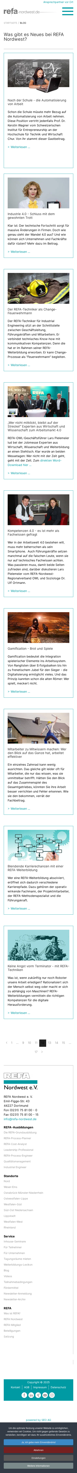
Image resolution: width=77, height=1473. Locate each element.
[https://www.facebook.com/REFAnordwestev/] (24, 1395)
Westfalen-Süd (13, 1204)
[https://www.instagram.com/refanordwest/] (52, 1395)
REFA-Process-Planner (17, 1138)
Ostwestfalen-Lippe (16, 1198)
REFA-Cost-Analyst (15, 1144)
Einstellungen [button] (39, 1457)
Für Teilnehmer (13, 1247)
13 (49, 1043)
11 (36, 1043)
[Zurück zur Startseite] (33, 11)
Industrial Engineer (15, 1167)
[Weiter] (41, 1052)
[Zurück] (6, 1043)
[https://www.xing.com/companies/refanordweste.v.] (38, 1395)
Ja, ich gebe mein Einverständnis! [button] (38, 1442)
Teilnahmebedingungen (18, 1282)
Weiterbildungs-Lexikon (18, 1264)
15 (63, 1043)
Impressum (40, 1387)
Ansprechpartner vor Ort (58, 2)
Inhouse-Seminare (15, 1241)
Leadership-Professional (18, 1149)
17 (36, 1052)
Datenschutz (58, 1387)
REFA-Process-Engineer (18, 1155)
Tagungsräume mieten (17, 1258)
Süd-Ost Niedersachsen (18, 1210)
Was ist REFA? (12, 1313)
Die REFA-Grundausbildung (20, 1132)
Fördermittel (11, 1287)
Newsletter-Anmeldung (18, 1293)
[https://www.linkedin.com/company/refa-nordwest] (31, 1395)
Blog (6, 1270)
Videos (8, 1276)
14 (56, 1043)
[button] (67, 11)
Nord (7, 1181)
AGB (26, 1387)
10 (29, 1043)
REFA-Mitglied (12, 1324)
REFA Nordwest (13, 1319)
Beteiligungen (12, 1330)
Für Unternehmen (14, 1253)
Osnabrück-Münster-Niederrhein (23, 1192)
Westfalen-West (13, 1221)
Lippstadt (10, 1215)
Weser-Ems (10, 1186)
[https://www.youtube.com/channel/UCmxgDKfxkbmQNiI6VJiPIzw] (45, 1395)
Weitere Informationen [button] (38, 1465)
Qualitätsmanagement (17, 1161)
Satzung (9, 1336)
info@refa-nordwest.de (20, 1119)
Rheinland (10, 1227)
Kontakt (15, 1387)
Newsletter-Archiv (15, 1299)
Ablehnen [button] (39, 1450)
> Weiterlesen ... (19, 147)
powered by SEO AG (38, 1419)
